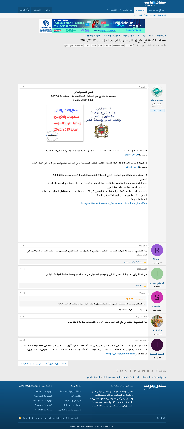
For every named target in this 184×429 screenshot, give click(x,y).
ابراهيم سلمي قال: (137, 298)
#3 (21, 269)
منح (71, 45)
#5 (21, 317)
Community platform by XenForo (92, 426)
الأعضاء (113, 9)
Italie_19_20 (132, 154)
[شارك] (24, 86)
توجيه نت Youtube (43, 409)
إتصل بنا (74, 418)
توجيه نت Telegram (43, 405)
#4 (21, 293)
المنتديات (140, 9)
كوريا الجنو (79, 45)
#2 (21, 245)
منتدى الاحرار (75, 396)
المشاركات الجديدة (158, 15)
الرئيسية (26, 418)
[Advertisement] (92, 66)
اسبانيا (93, 45)
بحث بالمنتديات (141, 15)
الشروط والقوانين (61, 418)
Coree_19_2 (132, 166)
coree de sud (118, 45)
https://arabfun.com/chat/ (120, 353)
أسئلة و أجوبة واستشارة (70, 391)
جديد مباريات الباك (73, 400)
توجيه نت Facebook (43, 396)
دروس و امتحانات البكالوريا (69, 409)
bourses (129, 45)
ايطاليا (87, 45)
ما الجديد (127, 9)
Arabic (160, 418)
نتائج (66, 45)
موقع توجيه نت (156, 9)
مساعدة (35, 418)
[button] (121, 10)
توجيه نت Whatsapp (43, 391)
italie (100, 45)
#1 (21, 87)
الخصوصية (46, 418)
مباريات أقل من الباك (72, 405)
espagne (108, 45)
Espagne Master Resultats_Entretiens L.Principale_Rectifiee (114, 203)
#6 (21, 340)
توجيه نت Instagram (42, 400)
